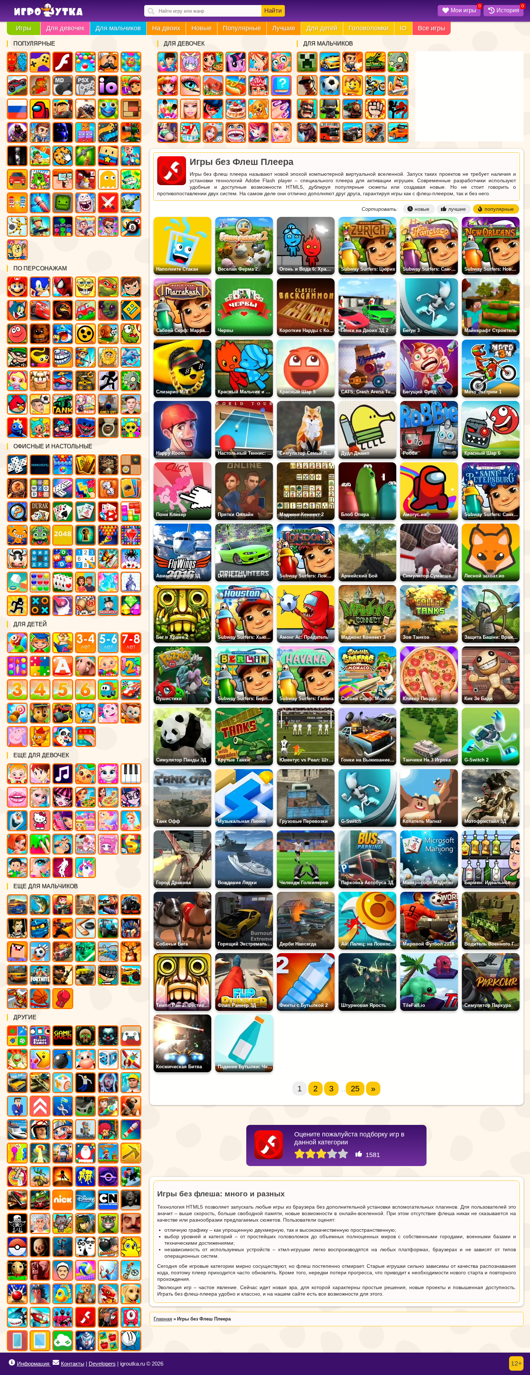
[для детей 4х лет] (40, 689)
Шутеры (85, 109)
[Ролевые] (108, 1082)
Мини (108, 109)
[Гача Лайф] (85, 844)
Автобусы (329, 132)
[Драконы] (108, 1293)
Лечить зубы (235, 132)
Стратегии (307, 109)
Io (108, 85)
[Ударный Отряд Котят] (62, 1223)
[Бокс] (62, 998)
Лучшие (283, 28)
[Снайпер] (108, 904)
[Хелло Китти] (40, 820)
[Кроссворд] (62, 558)
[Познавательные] (62, 642)
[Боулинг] (17, 1293)
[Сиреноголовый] (62, 1246)
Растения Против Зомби (130, 380)
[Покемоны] (17, 1246)
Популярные (242, 28)
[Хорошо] (332, 1154)
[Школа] (17, 867)
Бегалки (130, 155)
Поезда (352, 109)
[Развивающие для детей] (40, 642)
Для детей (321, 28)
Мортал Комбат (62, 310)
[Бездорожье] (85, 975)
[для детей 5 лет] (62, 689)
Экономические (108, 226)
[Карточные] (62, 582)
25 (355, 1088)
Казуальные (85, 179)
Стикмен (398, 109)
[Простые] (62, 1340)
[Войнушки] (62, 928)
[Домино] (62, 488)
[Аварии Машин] (108, 951)
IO (403, 28)
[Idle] (130, 1176)
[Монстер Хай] (62, 797)
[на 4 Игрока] (40, 1035)
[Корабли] (17, 1129)
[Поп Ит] (85, 736)
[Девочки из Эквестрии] (130, 797)
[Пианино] (130, 773)
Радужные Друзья (17, 427)
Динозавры (307, 132)
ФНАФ (62, 132)
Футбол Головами (40, 404)
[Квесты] (85, 1035)
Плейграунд (62, 202)
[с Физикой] (85, 1082)
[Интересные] (17, 1059)
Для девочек (65, 28)
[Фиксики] (85, 713)
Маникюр (281, 109)
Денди (40, 85)
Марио (17, 286)
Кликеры (62, 155)
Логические (85, 132)
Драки (375, 109)
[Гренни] (130, 1200)
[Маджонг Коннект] (85, 511)
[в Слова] (40, 488)
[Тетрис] (85, 488)
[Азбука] (62, 666)
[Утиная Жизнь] (130, 1246)
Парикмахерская (167, 85)
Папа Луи (108, 62)
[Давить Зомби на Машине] (62, 951)
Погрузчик (85, 380)
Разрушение (40, 202)
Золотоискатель (85, 357)
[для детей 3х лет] (17, 689)
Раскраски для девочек (167, 109)
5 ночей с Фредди (40, 333)
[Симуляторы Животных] (85, 1293)
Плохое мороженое (40, 380)
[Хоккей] (85, 928)
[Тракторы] (108, 928)
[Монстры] (130, 1317)
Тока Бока (40, 427)
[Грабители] (108, 975)
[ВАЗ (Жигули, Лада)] (17, 1082)
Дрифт (398, 132)
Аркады (108, 179)
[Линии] (40, 582)
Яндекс (40, 62)
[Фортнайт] (40, 975)
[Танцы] (62, 867)
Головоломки (369, 28)
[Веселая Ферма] (17, 558)
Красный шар (17, 333)
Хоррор (17, 155)
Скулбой (130, 404)
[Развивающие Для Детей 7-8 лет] (130, 642)
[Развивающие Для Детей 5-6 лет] (108, 642)
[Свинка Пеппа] (17, 736)
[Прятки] (17, 1153)
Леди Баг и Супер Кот (213, 109)
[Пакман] (40, 1059)
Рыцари (398, 85)
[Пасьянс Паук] (130, 558)
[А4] (40, 1223)
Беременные (167, 132)
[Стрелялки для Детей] (17, 713)
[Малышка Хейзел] (17, 773)
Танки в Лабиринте (62, 404)
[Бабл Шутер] (108, 535)
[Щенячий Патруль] (40, 713)
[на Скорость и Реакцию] (40, 1153)
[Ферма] (85, 1059)
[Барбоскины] (130, 713)
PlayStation (85, 85)
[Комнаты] (85, 820)
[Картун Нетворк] (108, 1200)
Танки (375, 62)
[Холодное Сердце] (17, 820)
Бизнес (130, 179)
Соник (40, 286)
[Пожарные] (108, 1106)
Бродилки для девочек (258, 132)
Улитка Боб (108, 333)
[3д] (108, 1059)
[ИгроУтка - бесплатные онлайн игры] (48, 10)
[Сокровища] (130, 605)
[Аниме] (62, 1129)
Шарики (85, 62)
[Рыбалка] (40, 904)
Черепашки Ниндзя (108, 286)
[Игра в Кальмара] (62, 1317)
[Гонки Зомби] (40, 1200)
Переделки (190, 132)
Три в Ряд (130, 62)
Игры (23, 28)
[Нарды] (108, 488)
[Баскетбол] (40, 998)
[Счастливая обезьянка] (17, 535)
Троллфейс (62, 357)
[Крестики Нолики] (40, 605)
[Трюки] (40, 1176)
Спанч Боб (85, 286)
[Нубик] (17, 951)
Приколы (85, 202)
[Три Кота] (40, 736)
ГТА (307, 85)
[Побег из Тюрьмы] (17, 928)
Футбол (329, 85)
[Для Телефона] (17, 1340)
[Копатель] (130, 1153)
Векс (108, 380)
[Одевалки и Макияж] (40, 867)
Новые (201, 28)
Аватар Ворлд (85, 404)
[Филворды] (40, 558)
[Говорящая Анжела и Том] (108, 773)
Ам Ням (130, 333)
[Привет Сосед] (130, 1223)
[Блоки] (130, 511)
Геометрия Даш (130, 310)
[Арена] (62, 1176)
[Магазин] (130, 844)
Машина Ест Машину (62, 380)
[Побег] (17, 605)
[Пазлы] (40, 666)
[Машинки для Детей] (108, 689)
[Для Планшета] (40, 1340)
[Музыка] (62, 773)
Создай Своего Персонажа (190, 62)
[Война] (40, 1082)
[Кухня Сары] (40, 773)
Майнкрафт (307, 62)
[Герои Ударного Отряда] (85, 1223)
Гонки (329, 62)
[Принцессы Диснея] (40, 797)
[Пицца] (108, 797)
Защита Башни (130, 132)
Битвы (130, 202)
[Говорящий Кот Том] (108, 1223)
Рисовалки (17, 249)
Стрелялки (352, 62)
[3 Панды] (85, 1246)
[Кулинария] (85, 797)
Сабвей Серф (130, 85)
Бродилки (40, 155)
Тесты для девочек (281, 85)
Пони (235, 62)
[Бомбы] (62, 1059)
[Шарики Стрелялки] (62, 464)
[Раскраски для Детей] (17, 666)
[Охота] (130, 951)
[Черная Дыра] (108, 1176)
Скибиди (108, 427)
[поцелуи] (17, 797)
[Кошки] (85, 773)
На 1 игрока (40, 132)
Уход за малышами (281, 62)
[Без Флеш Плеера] (85, 1317)
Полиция (352, 132)
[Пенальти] (40, 951)
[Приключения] (40, 1129)
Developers (102, 1364)
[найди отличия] (17, 511)
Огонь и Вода (17, 62)
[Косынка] (130, 488)
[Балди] (17, 1270)
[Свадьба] (130, 820)
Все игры (431, 28)
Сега (62, 85)
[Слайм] (40, 844)
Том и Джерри (17, 310)
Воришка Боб (17, 357)
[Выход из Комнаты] (85, 535)
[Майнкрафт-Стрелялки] (62, 904)
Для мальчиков (118, 28)
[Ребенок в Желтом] (40, 1246)
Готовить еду (213, 62)
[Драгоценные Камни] (130, 535)
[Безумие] (40, 1270)
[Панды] (62, 736)
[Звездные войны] (85, 951)
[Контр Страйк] (85, 904)
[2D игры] (85, 1129)
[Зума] (40, 535)
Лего (352, 85)
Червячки (40, 357)
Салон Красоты (281, 132)
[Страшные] (108, 1035)
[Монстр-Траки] (130, 904)
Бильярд (130, 226)
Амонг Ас (40, 109)
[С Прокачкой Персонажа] (40, 1106)
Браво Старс (85, 333)
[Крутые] (85, 1340)
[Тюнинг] (85, 1106)
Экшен (108, 202)
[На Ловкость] (17, 1176)
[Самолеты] (130, 1059)
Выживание (85, 155)
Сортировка (62, 226)
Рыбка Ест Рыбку (62, 333)
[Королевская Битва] (62, 1153)
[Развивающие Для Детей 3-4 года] (85, 642)
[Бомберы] (108, 1246)
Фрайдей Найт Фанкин (62, 427)
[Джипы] (130, 975)
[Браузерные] (40, 464)
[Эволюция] (62, 1106)
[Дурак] (40, 511)
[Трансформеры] (130, 928)
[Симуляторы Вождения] (17, 904)
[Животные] (85, 666)
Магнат (85, 226)
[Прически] (17, 844)
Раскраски (40, 179)
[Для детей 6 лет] (85, 689)
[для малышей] (108, 666)
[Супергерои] (108, 1317)
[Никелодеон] (62, 1200)
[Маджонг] (85, 464)
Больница (213, 132)
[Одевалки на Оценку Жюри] (62, 820)
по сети (17, 132)
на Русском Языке (17, 109)
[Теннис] (108, 1270)
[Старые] (62, 1035)
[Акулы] (17, 1317)
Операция (258, 85)
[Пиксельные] (108, 1129)
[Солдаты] (62, 975)
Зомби (398, 62)
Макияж (190, 85)
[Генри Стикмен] (130, 1340)
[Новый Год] (85, 1153)
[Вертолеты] (40, 1317)
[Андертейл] (17, 1223)
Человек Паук (62, 286)
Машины (17, 85)
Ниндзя (329, 109)
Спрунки (130, 427)
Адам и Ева (108, 357)
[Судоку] (85, 558)
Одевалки (167, 62)
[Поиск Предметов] (17, 488)
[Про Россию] (130, 1035)
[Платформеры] (108, 1153)
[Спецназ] (130, 1106)
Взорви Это (17, 380)
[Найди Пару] (108, 1340)
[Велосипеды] (130, 1270)
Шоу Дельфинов (130, 357)
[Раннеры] (85, 1176)
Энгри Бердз (17, 404)
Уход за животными (258, 109)
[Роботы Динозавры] (17, 998)
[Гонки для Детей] (130, 689)
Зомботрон (108, 310)
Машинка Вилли (85, 310)
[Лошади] (40, 1293)
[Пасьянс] (62, 511)
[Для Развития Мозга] (62, 605)
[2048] (62, 535)
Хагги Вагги (85, 427)
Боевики (40, 226)
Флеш (62, 62)
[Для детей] (17, 642)
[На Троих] (17, 1035)
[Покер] (108, 511)
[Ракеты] (130, 1129)
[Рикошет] (17, 1106)
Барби (190, 109)
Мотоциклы (375, 85)
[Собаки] (130, 1293)
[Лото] (85, 605)
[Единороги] (85, 867)
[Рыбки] (62, 1293)
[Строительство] (130, 1082)
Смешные (62, 179)
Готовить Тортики (235, 109)
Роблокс (62, 109)
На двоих (166, 28)
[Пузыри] (108, 582)
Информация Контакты (50, 1364)
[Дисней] (85, 1200)
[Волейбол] (85, 1270)
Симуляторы (17, 179)
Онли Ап (108, 404)
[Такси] (17, 975)
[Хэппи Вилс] (62, 1270)
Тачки (40, 310)
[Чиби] (108, 844)
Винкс (258, 62)
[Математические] (130, 666)
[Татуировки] (62, 844)
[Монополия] (108, 605)
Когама (108, 155)
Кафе (235, 85)
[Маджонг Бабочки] (108, 558)
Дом (213, 85)
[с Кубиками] (17, 582)
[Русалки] (108, 820)
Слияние (17, 202)
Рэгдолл (17, 226)
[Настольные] (17, 464)
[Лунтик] (108, 713)
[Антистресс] (62, 1082)
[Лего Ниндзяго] (40, 928)
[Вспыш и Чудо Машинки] (62, 713)
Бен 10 (130, 286)
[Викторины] (85, 582)
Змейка (108, 132)
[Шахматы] (108, 464)
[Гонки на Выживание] (17, 1200)
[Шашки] (130, 464)
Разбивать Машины (375, 132)
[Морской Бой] (130, 582)
